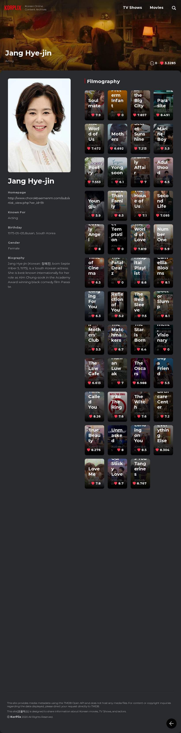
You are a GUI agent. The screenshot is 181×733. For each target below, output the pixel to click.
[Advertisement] (39, 321)
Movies (156, 8)
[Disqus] (129, 621)
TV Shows (132, 8)
